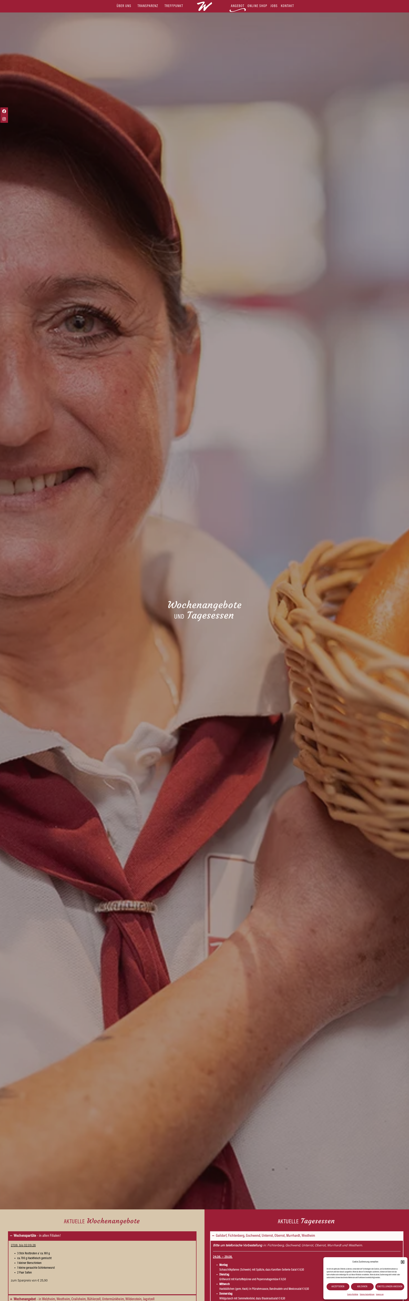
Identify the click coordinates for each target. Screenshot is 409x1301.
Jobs (274, 6)
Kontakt (287, 6)
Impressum (380, 1295)
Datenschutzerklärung (367, 1295)
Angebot (237, 6)
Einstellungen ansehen (389, 1286)
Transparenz (148, 6)
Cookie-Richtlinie (352, 1295)
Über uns (124, 6)
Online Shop (257, 6)
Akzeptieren (338, 1286)
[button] (402, 1262)
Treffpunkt (174, 6)
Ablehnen (362, 1286)
